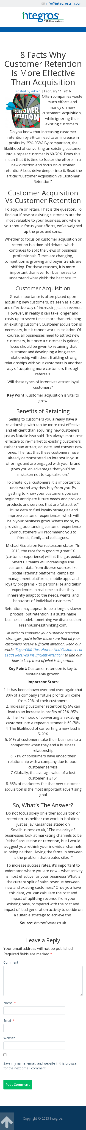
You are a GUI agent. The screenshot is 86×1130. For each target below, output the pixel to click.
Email (9, 1020)
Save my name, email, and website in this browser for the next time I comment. (40, 1065)
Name (9, 1003)
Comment (10, 962)
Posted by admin (27, 91)
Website (9, 1038)
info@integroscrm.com (64, 3)
